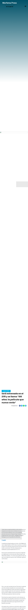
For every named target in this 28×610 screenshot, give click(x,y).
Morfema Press (9, 3)
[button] (25, 6)
